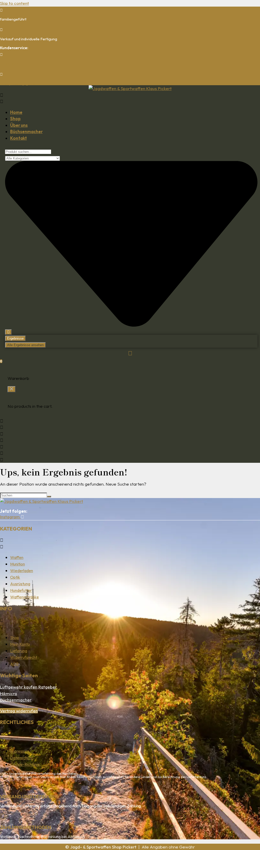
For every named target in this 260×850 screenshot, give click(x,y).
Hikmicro (8, 693)
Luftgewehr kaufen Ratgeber (28, 686)
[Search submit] (8, 332)
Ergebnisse (15, 338)
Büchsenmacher (15, 699)
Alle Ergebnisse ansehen (25, 345)
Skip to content (14, 3)
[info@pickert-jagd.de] (1, 74)
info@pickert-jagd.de (17, 83)
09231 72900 (11, 63)
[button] (130, 98)
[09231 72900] (1, 54)
